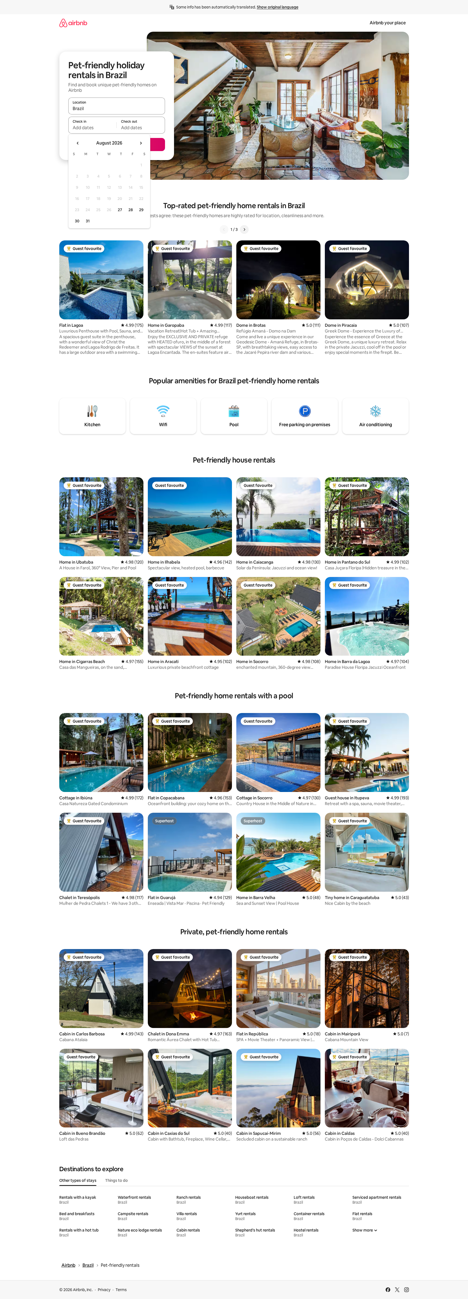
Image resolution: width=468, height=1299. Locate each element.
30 (77, 221)
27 (120, 209)
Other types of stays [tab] (77, 1180)
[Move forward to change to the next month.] (140, 143)
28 (130, 209)
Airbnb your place (388, 23)
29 (141, 209)
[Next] (244, 229)
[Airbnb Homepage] (73, 22)
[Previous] (224, 229)
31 (88, 221)
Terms (121, 1289)
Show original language (277, 7)
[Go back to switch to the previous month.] (78, 143)
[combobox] (117, 108)
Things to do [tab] (116, 1180)
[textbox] (92, 127)
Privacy (104, 1289)
